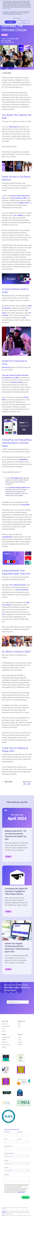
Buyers (19, 1026)
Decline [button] (23, 22)
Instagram (20, 1042)
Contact (3, 1031)
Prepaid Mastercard (6, 1044)
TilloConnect (13, 127)
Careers (3, 1028)
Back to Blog (7, 73)
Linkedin (19, 1037)
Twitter (19, 1039)
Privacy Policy (21, 1192)
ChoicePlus (4, 1039)
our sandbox (18, 215)
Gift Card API (4, 1042)
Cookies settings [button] (17, 18)
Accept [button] (10, 22)
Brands (19, 1023)
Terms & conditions (6, 1026)
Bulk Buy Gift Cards (6, 1037)
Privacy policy (5, 1023)
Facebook (20, 1044)
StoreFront (6, 367)
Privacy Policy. (7, 8)
